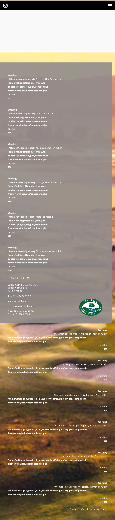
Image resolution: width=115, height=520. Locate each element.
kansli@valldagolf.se (19, 301)
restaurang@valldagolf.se (22, 306)
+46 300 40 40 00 (22, 295)
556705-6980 (23, 314)
